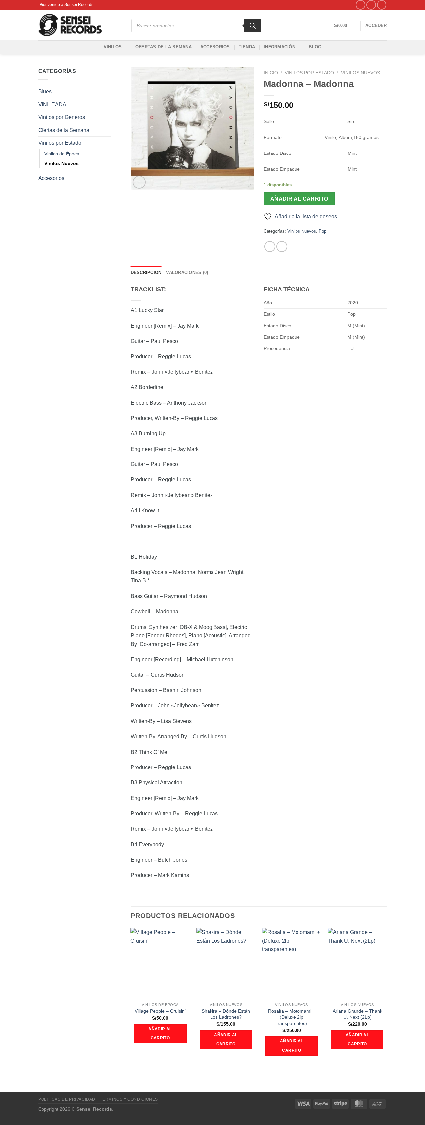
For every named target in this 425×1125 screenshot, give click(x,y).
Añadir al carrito (299, 199)
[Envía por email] (281, 246)
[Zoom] (139, 182)
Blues (45, 91)
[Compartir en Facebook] (269, 246)
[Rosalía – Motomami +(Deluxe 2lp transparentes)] (291, 963)
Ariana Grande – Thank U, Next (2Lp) (357, 1014)
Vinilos (113, 46)
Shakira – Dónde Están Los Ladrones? (226, 1014)
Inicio (271, 72)
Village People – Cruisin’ (160, 1011)
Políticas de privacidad (66, 1099)
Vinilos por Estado (59, 143)
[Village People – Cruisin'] (160, 963)
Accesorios (215, 46)
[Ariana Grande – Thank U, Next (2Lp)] (357, 963)
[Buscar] (252, 25)
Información (279, 46)
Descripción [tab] (146, 272)
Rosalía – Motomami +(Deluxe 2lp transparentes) (291, 1017)
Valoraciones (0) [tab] (187, 272)
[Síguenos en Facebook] (360, 5)
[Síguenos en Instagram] (371, 5)
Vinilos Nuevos (61, 163)
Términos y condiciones (129, 1099)
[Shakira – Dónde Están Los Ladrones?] (225, 963)
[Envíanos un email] (381, 5)
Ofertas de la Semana (163, 46)
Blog (315, 46)
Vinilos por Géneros (61, 117)
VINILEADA (52, 104)
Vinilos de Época (61, 153)
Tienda (247, 46)
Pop (322, 231)
